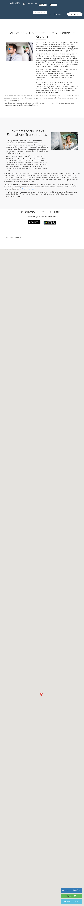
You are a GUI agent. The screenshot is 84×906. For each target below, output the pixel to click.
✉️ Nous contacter (71, 901)
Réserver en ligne (28, 189)
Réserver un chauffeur (71, 890)
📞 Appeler (71, 896)
